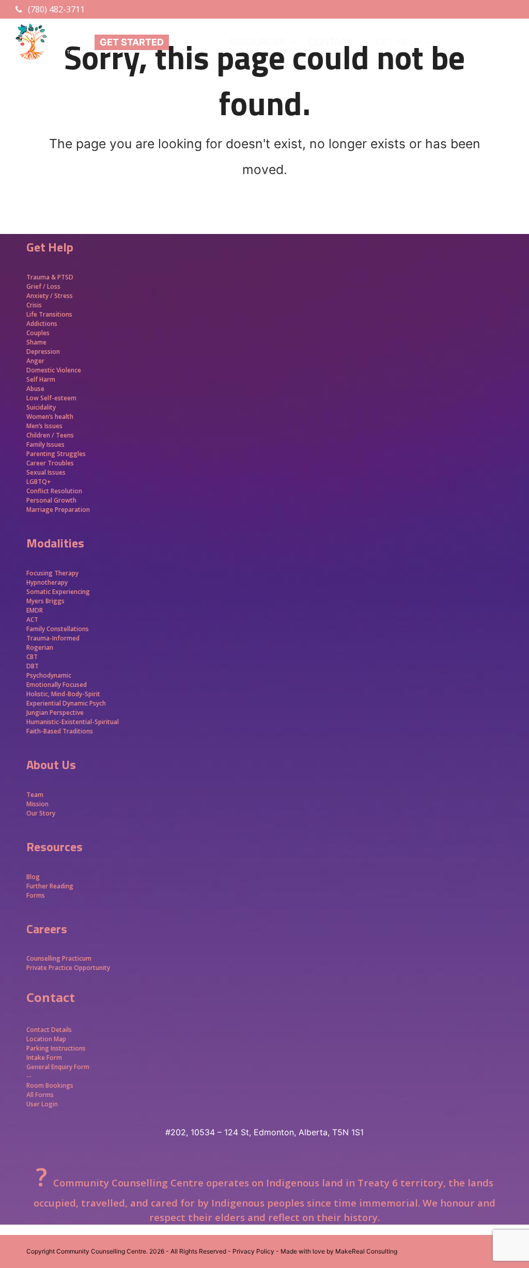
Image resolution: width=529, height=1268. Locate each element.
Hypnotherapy (47, 582)
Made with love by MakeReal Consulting (339, 1251)
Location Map (46, 1039)
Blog (33, 876)
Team (34, 794)
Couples (38, 332)
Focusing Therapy (52, 573)
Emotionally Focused (56, 684)
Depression (43, 351)
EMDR (34, 610)
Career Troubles (50, 463)
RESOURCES (257, 42)
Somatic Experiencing (58, 591)
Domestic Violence (53, 370)
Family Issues (45, 444)
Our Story (40, 813)
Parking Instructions (56, 1048)
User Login (42, 1104)
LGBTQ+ (38, 481)
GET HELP (398, 42)
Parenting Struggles (56, 453)
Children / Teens (50, 435)
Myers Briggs (45, 601)
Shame (36, 342)
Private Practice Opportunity (68, 967)
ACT (32, 619)
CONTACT (330, 42)
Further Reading (49, 886)
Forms (35, 895)
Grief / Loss (44, 286)
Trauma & (41, 277)
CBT (32, 656)
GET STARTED (132, 42)
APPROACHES (473, 42)
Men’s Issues (44, 425)
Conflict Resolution (54, 491)
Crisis (34, 305)
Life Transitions (49, 314)
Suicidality (41, 407)
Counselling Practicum (58, 958)
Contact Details (49, 1029)
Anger (35, 360)
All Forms (40, 1094)
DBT (32, 666)
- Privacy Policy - (253, 1251)
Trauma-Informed (53, 638)
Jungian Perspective (55, 712)
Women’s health (49, 416)
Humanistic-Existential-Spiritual (72, 721)
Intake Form (44, 1057)
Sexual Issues (46, 472)
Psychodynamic (48, 675)
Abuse (35, 388)
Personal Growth (52, 500)
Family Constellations (58, 628)
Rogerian (39, 647)
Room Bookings (49, 1085)
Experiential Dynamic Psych (66, 703)
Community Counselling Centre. (102, 1251)
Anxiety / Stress (49, 295)
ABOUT (190, 42)
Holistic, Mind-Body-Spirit (63, 694)
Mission (37, 804)
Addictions (41, 323)
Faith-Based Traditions (60, 731)
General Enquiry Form (57, 1066)
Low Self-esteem (51, 398)
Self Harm (40, 379)
